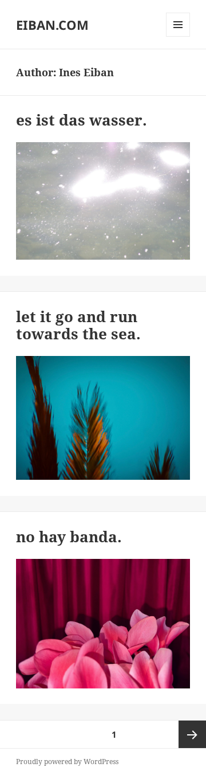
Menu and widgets (178, 36)
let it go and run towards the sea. (78, 325)
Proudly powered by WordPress (67, 761)
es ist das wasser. (81, 119)
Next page (192, 734)
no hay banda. (69, 536)
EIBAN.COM (52, 24)
